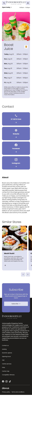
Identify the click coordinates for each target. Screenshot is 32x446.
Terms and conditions (18, 392)
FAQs (3, 367)
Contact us (5, 345)
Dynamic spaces (7, 353)
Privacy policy (6, 392)
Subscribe (16, 304)
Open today (7, 7)
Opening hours (6, 356)
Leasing (4, 349)
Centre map (5, 371)
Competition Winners (8, 375)
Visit (3, 360)
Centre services (6, 364)
